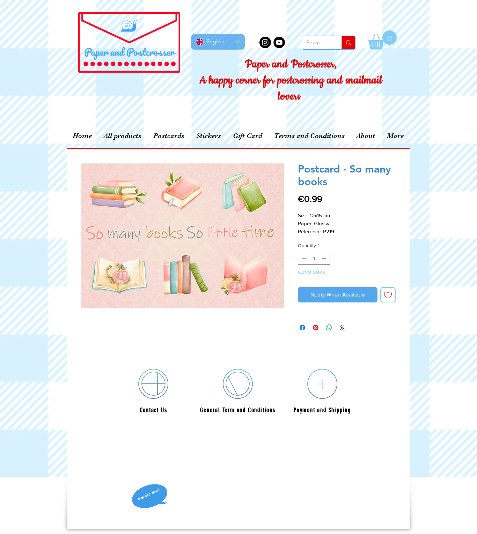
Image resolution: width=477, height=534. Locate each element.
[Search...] (348, 42)
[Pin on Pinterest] (315, 327)
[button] (382, 40)
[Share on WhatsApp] (329, 327)
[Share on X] (342, 327)
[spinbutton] (314, 258)
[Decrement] (303, 258)
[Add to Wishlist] (388, 294)
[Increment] (324, 258)
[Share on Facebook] (302, 327)
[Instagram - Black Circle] (265, 42)
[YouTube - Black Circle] (279, 42)
